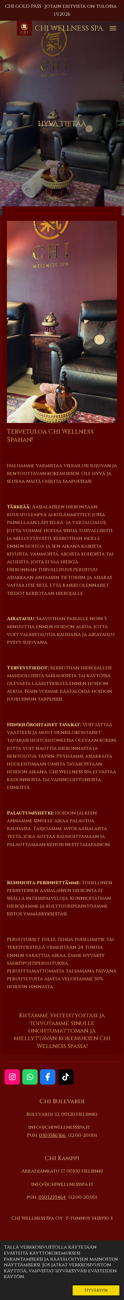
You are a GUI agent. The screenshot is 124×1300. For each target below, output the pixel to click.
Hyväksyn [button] (96, 1290)
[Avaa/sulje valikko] (112, 28)
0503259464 (52, 1197)
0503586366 (53, 1135)
